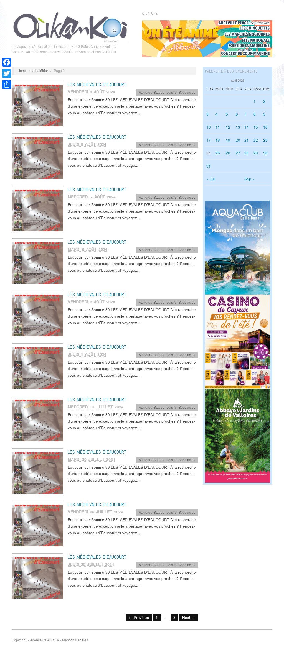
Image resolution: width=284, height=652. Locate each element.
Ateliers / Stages (151, 92)
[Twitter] (6, 73)
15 (255, 127)
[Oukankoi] (70, 26)
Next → (188, 617)
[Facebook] (6, 62)
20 (238, 140)
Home (22, 70)
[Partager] (6, 84)
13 (238, 127)
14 (246, 127)
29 (255, 153)
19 (228, 140)
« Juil (210, 178)
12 (228, 127)
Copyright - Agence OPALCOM (35, 640)
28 (246, 153)
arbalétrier (40, 70)
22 (255, 140)
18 (217, 140)
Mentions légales (75, 640)
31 (208, 166)
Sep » (249, 178)
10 (208, 127)
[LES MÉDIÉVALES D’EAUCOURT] (37, 105)
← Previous (139, 617)
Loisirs (171, 92)
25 (217, 153)
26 (228, 153)
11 (217, 127)
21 (246, 140)
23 (265, 140)
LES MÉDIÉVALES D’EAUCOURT (97, 84)
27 (238, 153)
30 (265, 153)
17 (208, 140)
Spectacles (187, 92)
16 (265, 127)
